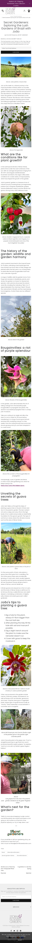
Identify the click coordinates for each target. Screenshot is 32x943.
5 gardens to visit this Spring (24, 868)
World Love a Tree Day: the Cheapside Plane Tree (8, 868)
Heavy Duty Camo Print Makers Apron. (12, 485)
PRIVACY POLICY (12, 939)
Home (11, 16)
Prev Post (3, 873)
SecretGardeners (22, 855)
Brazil (3, 852)
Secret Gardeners (18, 16)
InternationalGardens (13, 852)
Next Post (28, 873)
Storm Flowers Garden (10, 10)
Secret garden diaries (8, 855)
